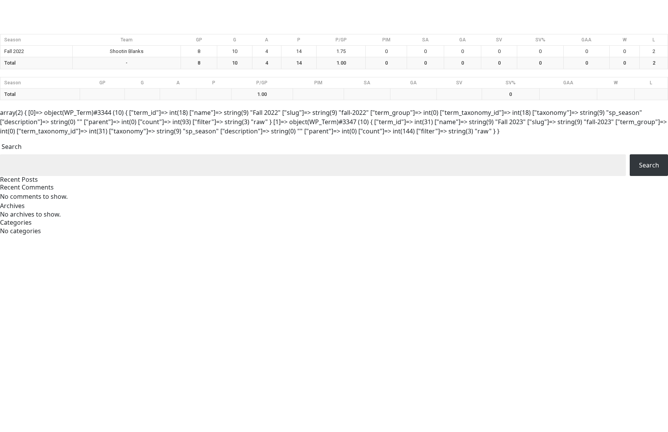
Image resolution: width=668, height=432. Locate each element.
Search (12, 146)
